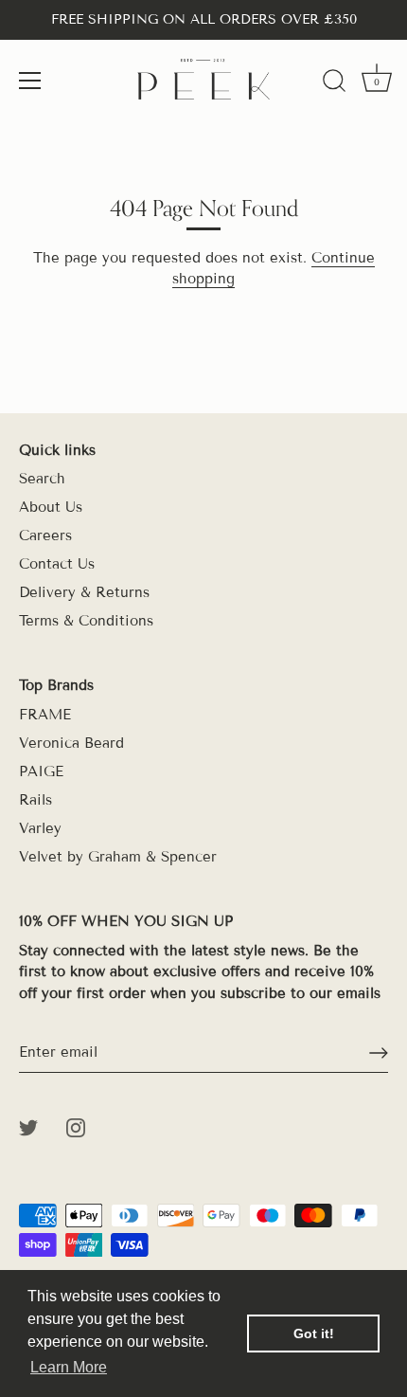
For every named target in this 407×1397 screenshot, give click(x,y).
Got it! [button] (313, 1333)
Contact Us (57, 563)
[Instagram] (75, 1125)
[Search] (334, 83)
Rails (35, 799)
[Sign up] (378, 1052)
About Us (50, 507)
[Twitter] (28, 1125)
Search (42, 478)
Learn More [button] (68, 1367)
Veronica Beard (71, 743)
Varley (40, 828)
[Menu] (30, 80)
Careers (45, 535)
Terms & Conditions (86, 620)
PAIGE (41, 771)
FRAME (45, 714)
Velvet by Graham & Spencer (118, 856)
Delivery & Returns (84, 592)
